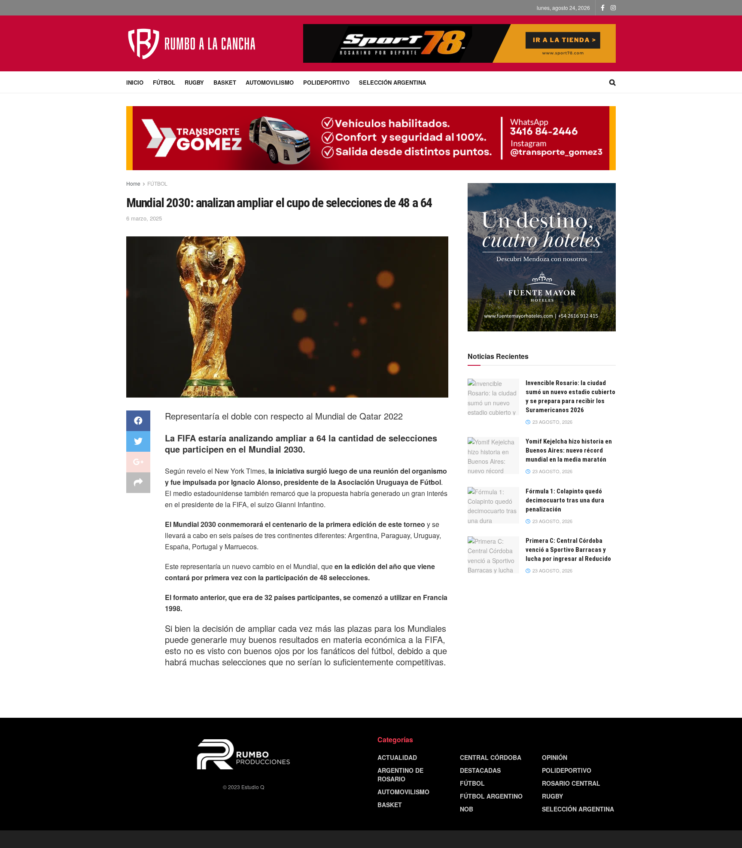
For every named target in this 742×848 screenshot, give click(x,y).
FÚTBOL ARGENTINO (491, 796)
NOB (466, 809)
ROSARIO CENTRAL (571, 783)
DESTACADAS (480, 770)
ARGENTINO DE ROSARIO (400, 774)
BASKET (224, 82)
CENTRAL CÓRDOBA (490, 757)
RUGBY (194, 82)
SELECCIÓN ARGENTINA (392, 82)
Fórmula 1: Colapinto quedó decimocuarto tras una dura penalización (565, 500)
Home (133, 183)
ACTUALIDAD (397, 757)
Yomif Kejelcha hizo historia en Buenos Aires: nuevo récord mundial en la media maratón (569, 450)
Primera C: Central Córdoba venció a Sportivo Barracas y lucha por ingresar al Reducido (568, 550)
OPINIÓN (554, 757)
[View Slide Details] (542, 257)
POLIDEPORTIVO (326, 82)
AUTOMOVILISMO (270, 82)
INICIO (134, 82)
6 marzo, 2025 (144, 218)
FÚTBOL (164, 82)
